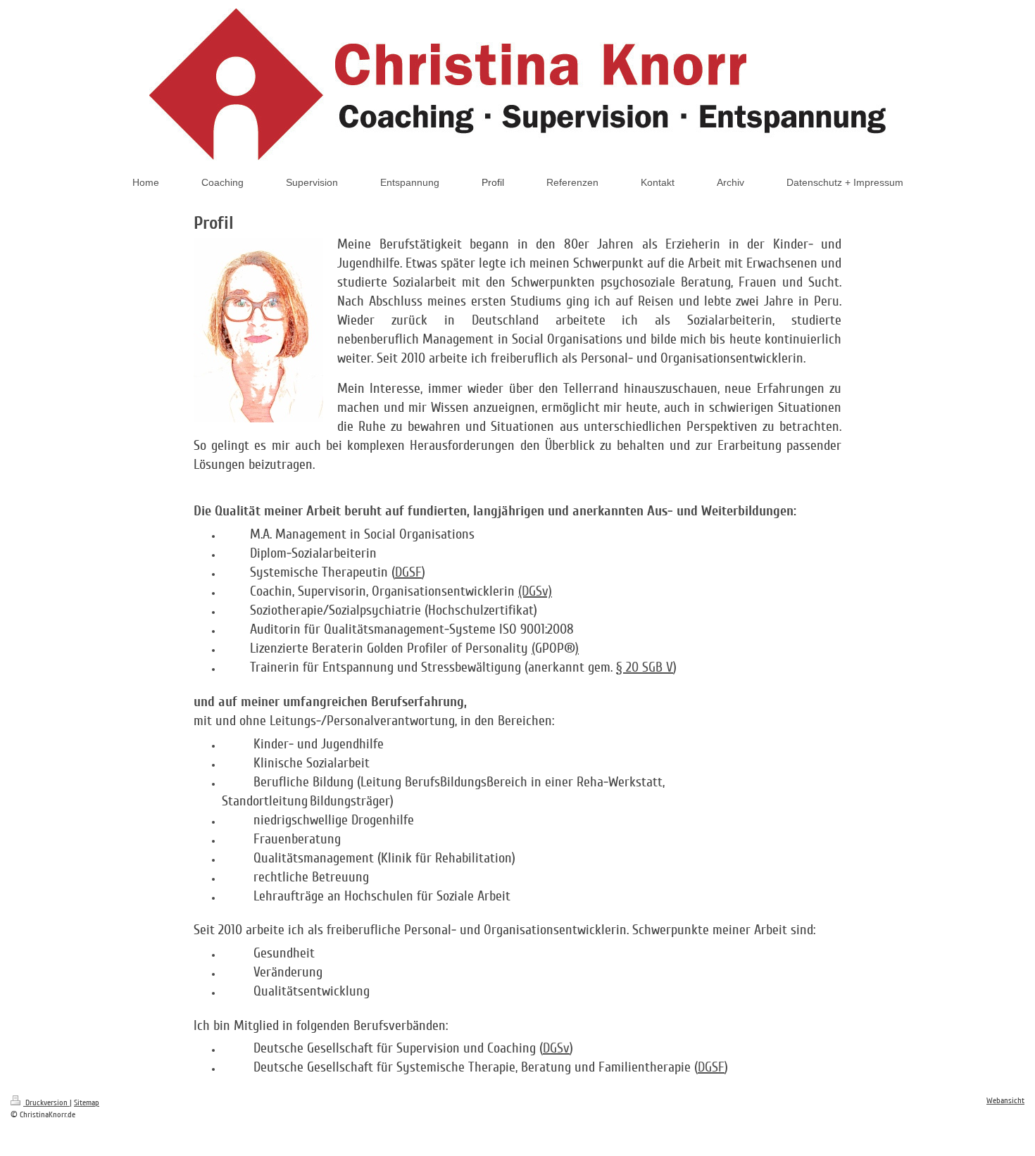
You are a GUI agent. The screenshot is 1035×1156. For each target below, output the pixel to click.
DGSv (556, 1048)
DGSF (408, 572)
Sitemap (86, 1103)
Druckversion (46, 1103)
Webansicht (1005, 1100)
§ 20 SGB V (644, 667)
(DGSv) (535, 591)
